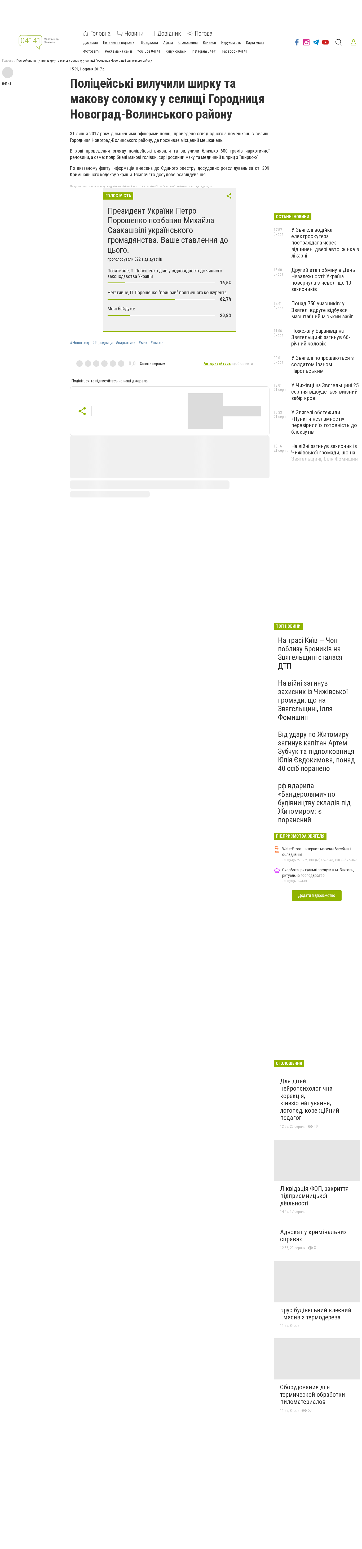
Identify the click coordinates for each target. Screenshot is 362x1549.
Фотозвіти (91, 51)
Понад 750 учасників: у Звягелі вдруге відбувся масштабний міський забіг (322, 309)
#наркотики (125, 342)
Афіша (168, 42)
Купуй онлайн (176, 51)
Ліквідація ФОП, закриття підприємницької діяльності (314, 1196)
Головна (100, 33)
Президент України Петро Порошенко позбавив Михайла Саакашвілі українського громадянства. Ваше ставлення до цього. (168, 230)
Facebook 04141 (234, 51)
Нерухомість (231, 42)
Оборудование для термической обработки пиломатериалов (312, 1394)
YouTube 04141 (148, 51)
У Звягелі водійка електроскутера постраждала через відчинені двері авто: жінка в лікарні (325, 243)
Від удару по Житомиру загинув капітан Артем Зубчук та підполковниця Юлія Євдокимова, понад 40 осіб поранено (316, 751)
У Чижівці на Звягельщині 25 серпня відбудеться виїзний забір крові (325, 391)
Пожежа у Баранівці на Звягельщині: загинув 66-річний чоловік (320, 337)
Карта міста (255, 42)
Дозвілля (90, 42)
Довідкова (149, 42)
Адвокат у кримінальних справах (313, 1235)
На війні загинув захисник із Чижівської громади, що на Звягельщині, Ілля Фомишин (324, 452)
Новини (134, 33)
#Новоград (79, 342)
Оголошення (188, 42)
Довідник (169, 33)
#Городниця (102, 342)
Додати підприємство (316, 895)
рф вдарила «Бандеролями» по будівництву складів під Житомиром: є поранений (314, 802)
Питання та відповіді (119, 42)
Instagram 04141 (204, 51)
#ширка (157, 342)
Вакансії (209, 42)
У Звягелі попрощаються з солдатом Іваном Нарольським (322, 364)
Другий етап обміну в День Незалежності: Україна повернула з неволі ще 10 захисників (323, 279)
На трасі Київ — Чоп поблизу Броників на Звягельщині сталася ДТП (310, 653)
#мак (143, 342)
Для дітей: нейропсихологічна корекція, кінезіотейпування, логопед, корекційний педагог (309, 1099)
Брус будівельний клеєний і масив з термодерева (315, 1313)
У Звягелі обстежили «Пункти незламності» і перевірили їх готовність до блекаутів (324, 422)
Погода (204, 33)
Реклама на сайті (118, 51)
